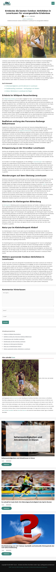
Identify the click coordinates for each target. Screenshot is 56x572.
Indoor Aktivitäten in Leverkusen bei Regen (19, 91)
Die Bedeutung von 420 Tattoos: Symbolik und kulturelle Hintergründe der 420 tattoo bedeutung (27, 546)
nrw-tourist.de (15, 398)
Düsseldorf (10, 410)
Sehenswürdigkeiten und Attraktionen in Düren (18, 458)
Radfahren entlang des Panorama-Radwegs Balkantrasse (18, 336)
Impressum (44, 567)
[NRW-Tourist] (6, 3)
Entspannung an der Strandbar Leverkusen (14, 339)
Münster (24, 410)
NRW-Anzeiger (19, 567)
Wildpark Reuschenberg (10, 99)
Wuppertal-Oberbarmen (25, 130)
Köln (5, 410)
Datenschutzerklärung (35, 567)
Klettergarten (7, 205)
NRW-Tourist (12, 567)
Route (44, 184)
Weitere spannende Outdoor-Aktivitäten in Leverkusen (17, 349)
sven (3, 461)
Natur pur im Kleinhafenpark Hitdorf (12, 346)
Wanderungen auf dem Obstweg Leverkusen (14, 341)
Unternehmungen (37, 161)
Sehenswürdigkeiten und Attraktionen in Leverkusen (21, 86)
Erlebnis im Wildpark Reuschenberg (12, 334)
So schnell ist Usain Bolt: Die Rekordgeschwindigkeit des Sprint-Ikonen (26, 502)
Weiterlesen (6, 464)
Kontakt (27, 567)
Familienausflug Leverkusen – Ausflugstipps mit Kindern (22, 88)
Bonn (19, 410)
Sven (13, 357)
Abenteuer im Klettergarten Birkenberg (13, 344)
